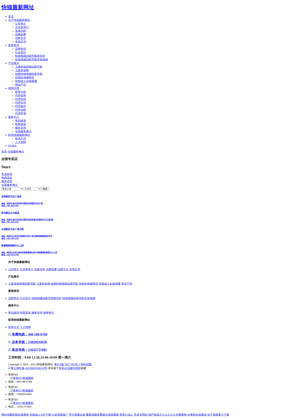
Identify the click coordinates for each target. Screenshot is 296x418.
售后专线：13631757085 (29, 349)
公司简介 (20, 23)
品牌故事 (20, 34)
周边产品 (20, 84)
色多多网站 (141, 414)
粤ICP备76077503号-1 (67, 364)
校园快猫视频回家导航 (28, 73)
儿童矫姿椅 (22, 70)
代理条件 (20, 106)
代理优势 (20, 95)
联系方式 (20, 138)
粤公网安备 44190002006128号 (29, 368)
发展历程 (20, 30)
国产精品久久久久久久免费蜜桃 (167, 414)
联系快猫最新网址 (19, 135)
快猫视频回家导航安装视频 (31, 59)
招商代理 (13, 88)
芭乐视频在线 (77, 414)
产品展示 (13, 63)
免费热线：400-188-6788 (29, 334)
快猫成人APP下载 (40, 414)
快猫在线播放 (20, 414)
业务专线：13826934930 (29, 342)
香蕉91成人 (126, 414)
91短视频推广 (60, 414)
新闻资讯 (13, 45)
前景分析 (20, 91)
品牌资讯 (20, 48)
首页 (11, 16)
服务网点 (48, 312)
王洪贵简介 (22, 27)
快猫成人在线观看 (26, 81)
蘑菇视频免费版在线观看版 (102, 414)
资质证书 (20, 41)
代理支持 (20, 102)
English (12, 145)
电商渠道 (20, 124)
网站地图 (86, 364)
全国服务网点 (23, 131)
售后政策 (20, 120)
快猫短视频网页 (24, 77)
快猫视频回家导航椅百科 (30, 56)
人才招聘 (20, 142)
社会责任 (20, 52)
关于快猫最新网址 (19, 20)
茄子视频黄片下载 (218, 414)
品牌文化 (20, 38)
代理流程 (20, 109)
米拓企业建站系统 (70, 368)
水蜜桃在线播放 (197, 414)
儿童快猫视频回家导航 (28, 66)
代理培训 (20, 99)
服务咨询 (20, 127)
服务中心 (13, 117)
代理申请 (20, 113)
